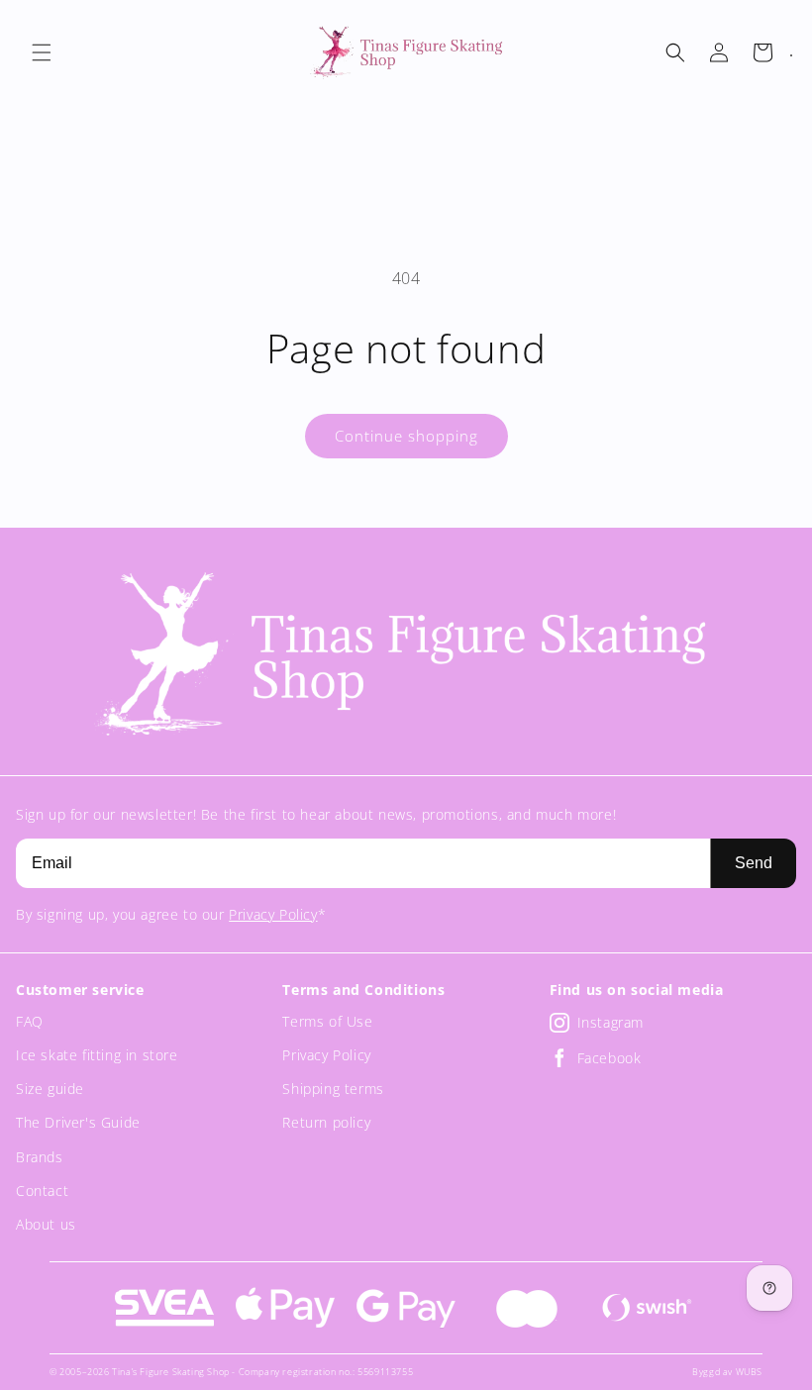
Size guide (50, 1088)
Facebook (609, 1057)
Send (753, 862)
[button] (41, 52)
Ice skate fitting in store (97, 1054)
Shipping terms (332, 1088)
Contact (42, 1190)
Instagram (610, 1022)
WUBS (749, 1371)
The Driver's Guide (78, 1122)
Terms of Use (327, 1021)
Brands (39, 1156)
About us (46, 1224)
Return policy (326, 1122)
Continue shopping (406, 436)
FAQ (30, 1021)
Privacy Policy (273, 914)
